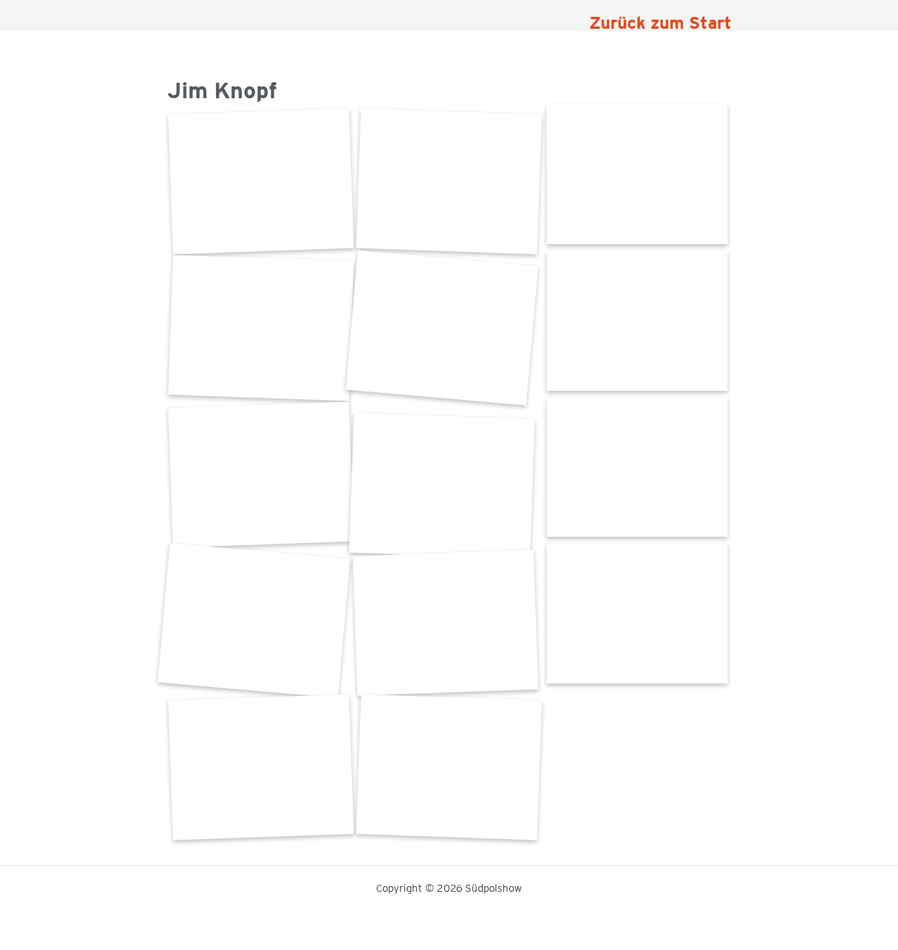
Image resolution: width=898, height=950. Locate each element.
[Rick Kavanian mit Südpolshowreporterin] (260, 181)
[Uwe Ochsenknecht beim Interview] (445, 622)
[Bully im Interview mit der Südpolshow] (637, 613)
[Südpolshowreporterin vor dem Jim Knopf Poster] (637, 174)
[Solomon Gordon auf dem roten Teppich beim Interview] (442, 485)
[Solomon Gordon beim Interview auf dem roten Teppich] (260, 767)
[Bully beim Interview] (253, 620)
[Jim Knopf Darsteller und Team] (260, 328)
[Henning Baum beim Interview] (449, 181)
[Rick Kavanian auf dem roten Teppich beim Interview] (441, 328)
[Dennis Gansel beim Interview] (260, 474)
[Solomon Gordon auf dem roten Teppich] (637, 321)
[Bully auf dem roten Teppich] (637, 467)
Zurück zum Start (660, 23)
